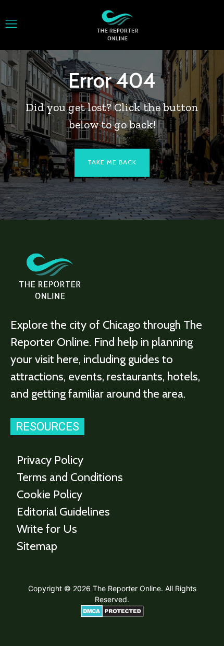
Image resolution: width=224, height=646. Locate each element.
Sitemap (37, 546)
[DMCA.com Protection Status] (112, 614)
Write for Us (47, 529)
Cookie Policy (49, 494)
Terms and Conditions (70, 477)
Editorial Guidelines (63, 512)
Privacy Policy (50, 460)
